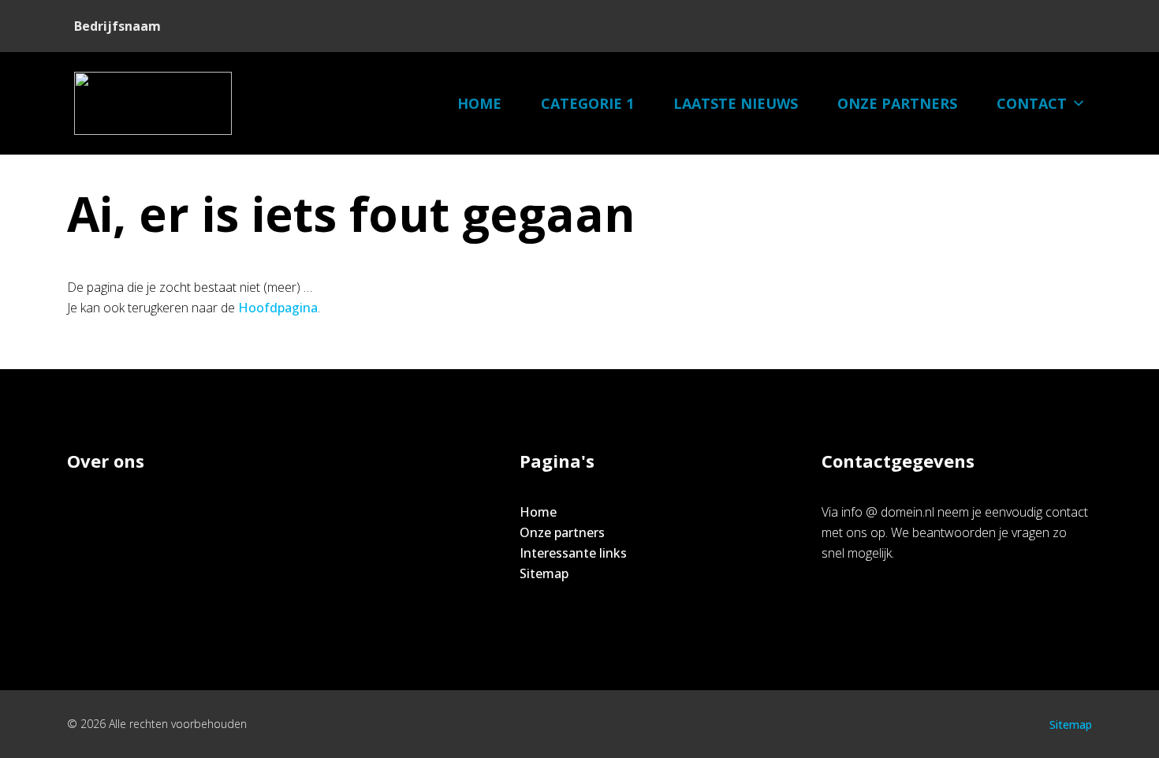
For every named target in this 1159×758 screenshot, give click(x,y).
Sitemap (544, 573)
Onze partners (897, 103)
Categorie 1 (587, 103)
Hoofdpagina (278, 307)
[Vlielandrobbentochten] (153, 103)
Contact (1032, 103)
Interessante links (573, 553)
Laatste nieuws (735, 103)
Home (479, 103)
